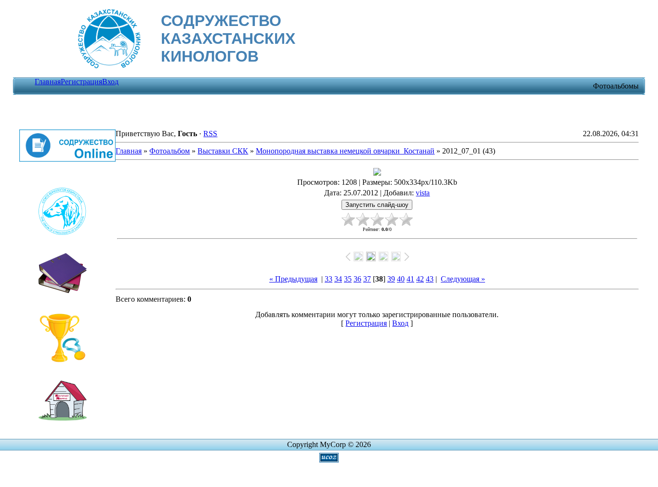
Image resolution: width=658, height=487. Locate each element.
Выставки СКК (222, 151)
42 (420, 279)
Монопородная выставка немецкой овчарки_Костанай (345, 151)
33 (328, 279)
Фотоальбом (169, 151)
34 (338, 279)
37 (367, 279)
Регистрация (81, 81)
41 (410, 279)
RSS (210, 133)
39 (391, 279)
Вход (110, 81)
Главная (48, 81)
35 (348, 279)
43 (430, 279)
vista (423, 193)
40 (401, 279)
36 (357, 279)
